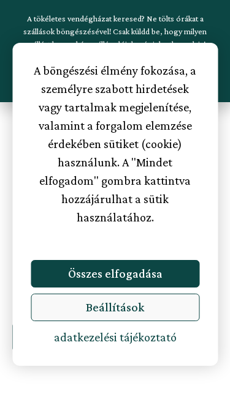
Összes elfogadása (115, 273)
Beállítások (115, 307)
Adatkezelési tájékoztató (115, 337)
